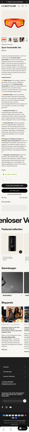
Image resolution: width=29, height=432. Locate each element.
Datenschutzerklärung (14, 422)
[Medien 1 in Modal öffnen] (24, 13)
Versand (23, 422)
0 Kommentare (16, 324)
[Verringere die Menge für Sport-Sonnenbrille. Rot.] (3, 180)
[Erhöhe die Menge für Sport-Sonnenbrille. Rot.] (10, 180)
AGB (20, 422)
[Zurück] (2, 2)
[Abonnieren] (24, 400)
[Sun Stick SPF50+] (12, 243)
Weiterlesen (4, 349)
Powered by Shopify (20, 420)
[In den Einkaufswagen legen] (20, 251)
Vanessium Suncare (7, 44)
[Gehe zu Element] (4, 39)
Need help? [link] (24, 197)
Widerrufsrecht (7, 422)
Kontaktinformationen (14, 424)
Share (5, 197)
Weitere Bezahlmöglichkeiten (14, 194)
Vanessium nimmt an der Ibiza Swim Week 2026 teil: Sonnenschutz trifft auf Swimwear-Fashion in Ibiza (12, 330)
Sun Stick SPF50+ (8, 258)
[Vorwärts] (27, 2)
